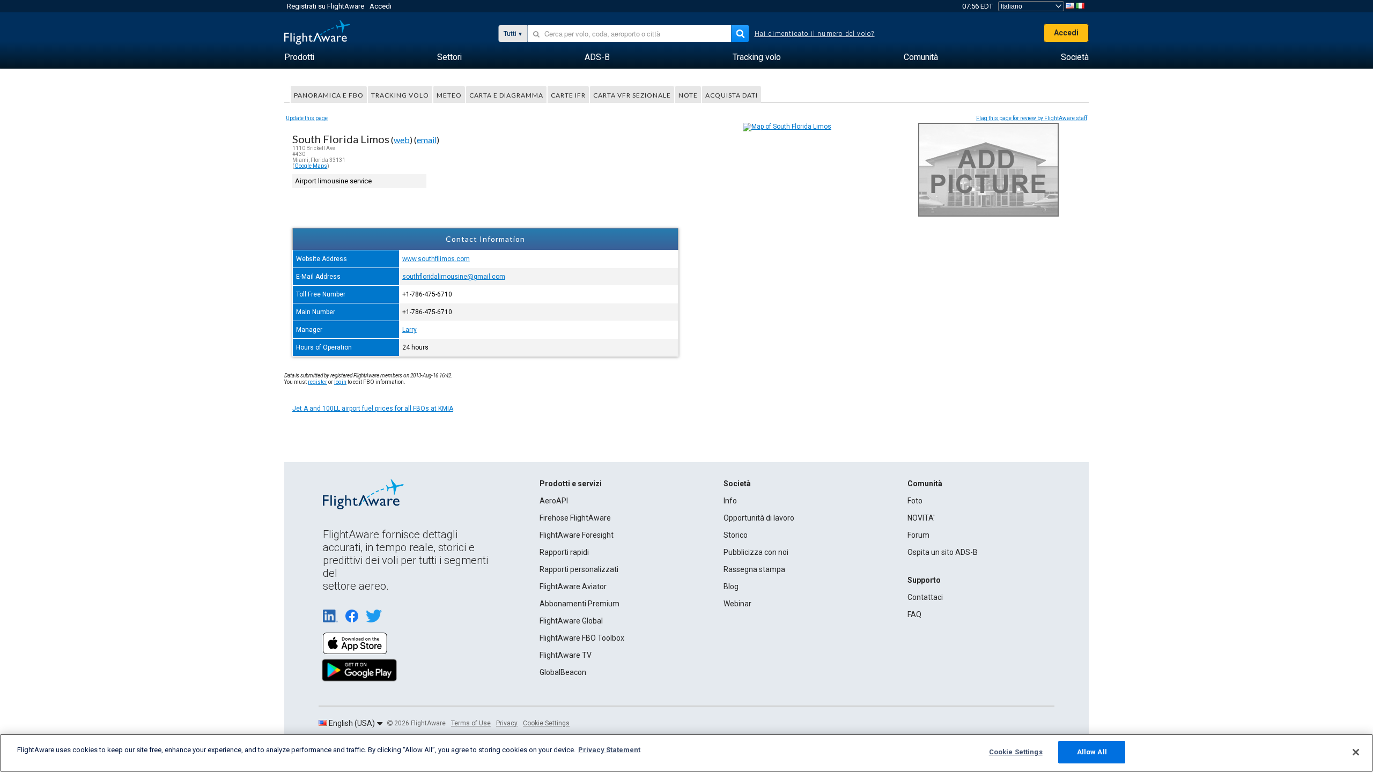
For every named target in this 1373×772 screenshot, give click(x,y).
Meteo (449, 95)
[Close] (1356, 752)
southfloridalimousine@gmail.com (453, 276)
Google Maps (310, 166)
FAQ (914, 614)
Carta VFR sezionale (632, 95)
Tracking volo (400, 95)
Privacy (507, 723)
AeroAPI (554, 500)
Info (730, 500)
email (427, 140)
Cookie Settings (546, 723)
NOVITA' (921, 518)
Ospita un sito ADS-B (942, 552)
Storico (736, 535)
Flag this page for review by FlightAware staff (1031, 118)
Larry (409, 329)
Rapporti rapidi (564, 552)
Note (688, 95)
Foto (914, 500)
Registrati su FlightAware (325, 6)
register (317, 382)
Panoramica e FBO (329, 95)
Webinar (737, 603)
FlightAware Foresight (577, 535)
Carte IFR (568, 95)
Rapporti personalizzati (579, 569)
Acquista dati (731, 95)
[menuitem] (299, 57)
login (340, 382)
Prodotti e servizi (571, 483)
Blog (731, 586)
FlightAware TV (566, 655)
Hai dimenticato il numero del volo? (815, 34)
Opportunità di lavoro (759, 518)
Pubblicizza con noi (756, 552)
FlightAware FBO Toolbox (582, 638)
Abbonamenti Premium (579, 603)
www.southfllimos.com (436, 259)
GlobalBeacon (563, 672)
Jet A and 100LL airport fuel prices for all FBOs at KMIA (372, 408)
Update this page (307, 118)
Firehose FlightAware (575, 518)
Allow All (1092, 752)
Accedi (381, 6)
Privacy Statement (609, 750)
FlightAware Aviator (573, 586)
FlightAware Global (571, 621)
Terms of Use (471, 723)
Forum (918, 535)
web (402, 140)
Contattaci (925, 597)
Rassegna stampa (754, 569)
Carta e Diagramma (506, 95)
